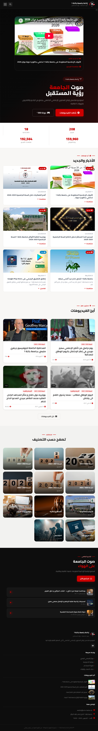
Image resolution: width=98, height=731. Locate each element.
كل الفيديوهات (47, 416)
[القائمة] (5, 4)
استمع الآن (84, 578)
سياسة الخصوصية (88, 662)
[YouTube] (93, 646)
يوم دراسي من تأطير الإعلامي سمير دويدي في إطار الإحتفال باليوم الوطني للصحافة (74, 351)
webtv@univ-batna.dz (84, 710)
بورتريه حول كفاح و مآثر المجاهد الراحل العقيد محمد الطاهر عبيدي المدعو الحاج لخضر (26, 398)
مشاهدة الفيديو (72, 66)
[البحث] (10, 4)
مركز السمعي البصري (87, 658)
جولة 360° (41, 113)
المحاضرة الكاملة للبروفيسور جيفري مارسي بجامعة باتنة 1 (28, 349)
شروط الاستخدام (89, 665)
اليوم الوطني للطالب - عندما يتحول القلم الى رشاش (73, 396)
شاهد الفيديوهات (68, 113)
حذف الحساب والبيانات (87, 669)
